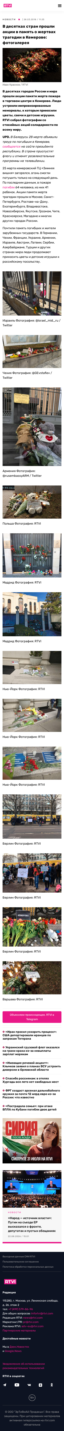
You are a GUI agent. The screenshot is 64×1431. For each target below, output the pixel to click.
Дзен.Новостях (19, 1346)
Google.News (13, 1351)
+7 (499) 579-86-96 (20, 1309)
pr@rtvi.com (31, 1322)
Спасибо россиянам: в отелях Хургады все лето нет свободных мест (31, 1080)
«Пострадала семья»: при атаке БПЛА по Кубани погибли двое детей (29, 1107)
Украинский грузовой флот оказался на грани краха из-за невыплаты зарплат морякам (31, 1051)
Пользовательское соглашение (21, 1261)
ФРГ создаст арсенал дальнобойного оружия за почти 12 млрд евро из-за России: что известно (31, 1094)
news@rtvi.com (33, 1317)
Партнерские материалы (19, 1330)
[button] (60, 5)
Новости (9, 19)
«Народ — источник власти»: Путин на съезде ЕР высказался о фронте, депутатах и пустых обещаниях (32, 1224)
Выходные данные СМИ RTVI (19, 1256)
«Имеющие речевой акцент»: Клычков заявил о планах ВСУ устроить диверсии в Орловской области (32, 1066)
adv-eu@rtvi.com (33, 1326)
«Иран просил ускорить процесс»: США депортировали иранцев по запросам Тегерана (30, 1035)
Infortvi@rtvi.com (42, 1313)
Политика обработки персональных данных (28, 1266)
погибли (9, 187)
